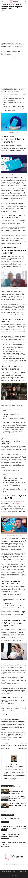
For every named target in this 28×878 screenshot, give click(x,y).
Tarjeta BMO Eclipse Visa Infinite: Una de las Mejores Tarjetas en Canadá (21, 748)
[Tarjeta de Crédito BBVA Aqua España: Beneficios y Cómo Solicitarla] (5, 798)
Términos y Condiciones (19, 736)
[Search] (26, 1)
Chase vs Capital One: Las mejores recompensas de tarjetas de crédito (16, 791)
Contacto (14, 871)
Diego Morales (14, 764)
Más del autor (17, 786)
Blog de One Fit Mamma (6, 871)
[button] (2, 1)
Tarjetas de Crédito (4, 793)
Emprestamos (4, 830)
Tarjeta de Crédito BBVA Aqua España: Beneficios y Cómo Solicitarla (17, 798)
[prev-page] (2, 811)
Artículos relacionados (7, 786)
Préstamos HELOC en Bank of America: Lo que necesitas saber (7, 747)
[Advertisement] (14, 27)
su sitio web (17, 503)
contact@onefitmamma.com (17, 864)
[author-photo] (14, 762)
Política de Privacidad (22, 871)
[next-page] (5, 811)
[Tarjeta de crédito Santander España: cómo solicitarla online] (5, 805)
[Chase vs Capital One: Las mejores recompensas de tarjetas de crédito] (5, 791)
